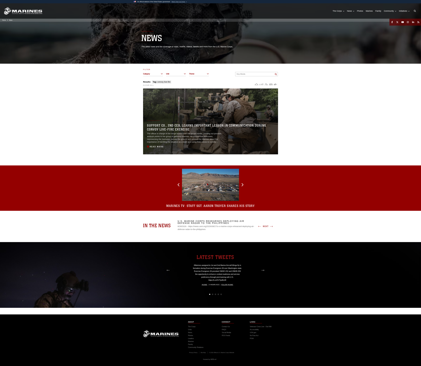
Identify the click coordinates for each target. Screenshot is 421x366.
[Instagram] (407, 22)
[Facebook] (392, 22)
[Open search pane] (415, 11)
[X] (397, 22)
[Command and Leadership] (271, 84)
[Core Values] (266, 84)
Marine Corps (161, 333)
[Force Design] (256, 84)
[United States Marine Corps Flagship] (23, 11)
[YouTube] (402, 22)
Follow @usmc (227, 285)
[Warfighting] (275, 84)
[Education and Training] (261, 84)
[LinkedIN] (413, 22)
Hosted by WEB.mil (209, 359)
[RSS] (418, 22)
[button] (179, 2)
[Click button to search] (276, 74)
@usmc (204, 285)
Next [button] (266, 226)
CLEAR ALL (148, 85)
